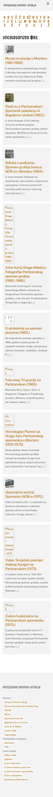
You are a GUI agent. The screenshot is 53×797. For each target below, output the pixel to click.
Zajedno (8, 759)
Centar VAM (10, 730)
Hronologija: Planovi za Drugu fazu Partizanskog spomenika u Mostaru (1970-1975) (24, 438)
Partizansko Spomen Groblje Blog (21, 706)
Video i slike (10, 755)
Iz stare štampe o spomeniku (18, 771)
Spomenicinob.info (13, 718)
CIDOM (7, 710)
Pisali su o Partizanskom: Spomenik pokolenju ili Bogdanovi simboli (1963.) (25, 110)
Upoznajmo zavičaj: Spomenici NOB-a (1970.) (24, 494)
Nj (35, 21)
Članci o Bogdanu (13, 775)
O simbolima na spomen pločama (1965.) (23, 330)
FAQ (6, 747)
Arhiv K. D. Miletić (13, 726)
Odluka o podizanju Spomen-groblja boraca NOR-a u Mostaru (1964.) (24, 167)
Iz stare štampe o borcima (17, 767)
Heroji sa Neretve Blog (15, 702)
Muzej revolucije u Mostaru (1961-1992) (26, 60)
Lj (20, 21)
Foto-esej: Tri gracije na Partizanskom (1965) (23, 382)
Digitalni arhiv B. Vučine (16, 722)
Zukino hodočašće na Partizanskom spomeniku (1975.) (24, 620)
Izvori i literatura (12, 763)
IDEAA (7, 714)
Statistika (9, 743)
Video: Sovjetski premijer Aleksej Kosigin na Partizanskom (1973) (24, 564)
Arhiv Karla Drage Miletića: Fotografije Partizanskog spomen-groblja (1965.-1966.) (25, 274)
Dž (28, 17)
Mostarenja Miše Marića (16, 779)
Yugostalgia (10, 734)
